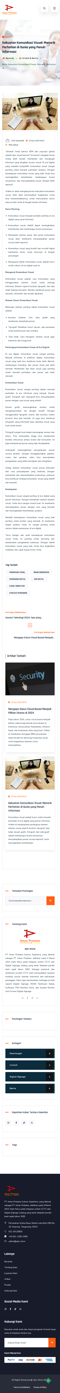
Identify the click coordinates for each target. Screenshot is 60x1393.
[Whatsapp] (37, 998)
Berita (8, 37)
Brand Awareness (41, 572)
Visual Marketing (17, 586)
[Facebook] (27, 998)
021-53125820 (15, 1231)
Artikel (7, 1279)
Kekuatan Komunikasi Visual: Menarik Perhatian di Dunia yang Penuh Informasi (30, 807)
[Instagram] (22, 998)
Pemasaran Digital (17, 579)
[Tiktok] (32, 998)
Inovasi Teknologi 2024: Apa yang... (24, 617)
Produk (7, 1285)
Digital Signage (30, 1076)
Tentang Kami (10, 1267)
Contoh (30, 1065)
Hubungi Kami (10, 1290)
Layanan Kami (10, 1273)
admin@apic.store (17, 1241)
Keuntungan (30, 1053)
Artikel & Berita (30, 58)
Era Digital (39, 579)
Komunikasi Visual (17, 572)
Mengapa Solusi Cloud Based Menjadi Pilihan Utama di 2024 (29, 711)
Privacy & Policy (40, 1387)
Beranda (10, 58)
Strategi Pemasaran (18, 593)
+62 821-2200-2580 (18, 1236)
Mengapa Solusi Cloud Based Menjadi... (34, 637)
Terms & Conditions (22, 1387)
